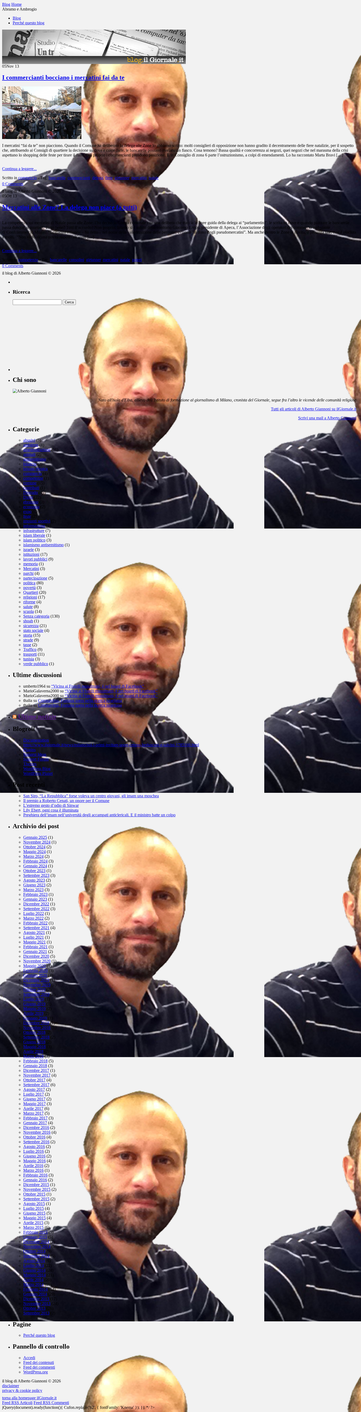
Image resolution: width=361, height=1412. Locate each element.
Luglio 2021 (33, 937)
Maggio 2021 (34, 942)
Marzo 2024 (33, 856)
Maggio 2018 (34, 1046)
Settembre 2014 (36, 1256)
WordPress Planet (38, 773)
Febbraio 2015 (35, 1232)
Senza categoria (36, 616)
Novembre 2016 (36, 1132)
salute (28, 606)
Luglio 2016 (33, 1151)
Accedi (29, 1357)
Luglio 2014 (33, 1265)
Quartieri (30, 592)
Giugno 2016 (34, 1156)
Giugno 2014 (34, 1270)
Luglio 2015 (33, 1208)
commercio (27, 177)
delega (97, 177)
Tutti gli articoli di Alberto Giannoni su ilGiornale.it (313, 409)
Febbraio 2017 (35, 1118)
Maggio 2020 (34, 966)
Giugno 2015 (34, 1213)
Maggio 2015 (34, 1218)
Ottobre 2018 (34, 1032)
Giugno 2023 (34, 885)
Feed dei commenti (39, 1367)
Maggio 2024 (34, 851)
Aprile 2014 (33, 1279)
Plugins (29, 749)
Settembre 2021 (36, 927)
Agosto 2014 (34, 1260)
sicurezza (31, 625)
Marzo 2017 (33, 1113)
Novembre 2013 (36, 1303)
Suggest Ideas (34, 754)
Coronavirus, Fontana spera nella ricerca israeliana (80, 700)
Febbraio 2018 (35, 1061)
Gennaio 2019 (35, 1018)
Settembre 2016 (36, 1142)
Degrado (30, 492)
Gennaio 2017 (35, 1123)
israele (28, 549)
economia (31, 506)
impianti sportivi (36, 521)
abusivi (29, 440)
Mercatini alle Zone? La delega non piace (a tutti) (69, 207)
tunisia (28, 659)
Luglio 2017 (33, 1094)
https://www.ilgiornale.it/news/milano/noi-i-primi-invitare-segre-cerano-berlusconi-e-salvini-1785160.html (111, 745)
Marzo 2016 (33, 1170)
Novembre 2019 (36, 985)
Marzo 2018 (33, 1056)
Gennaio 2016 (35, 1180)
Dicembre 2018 (36, 1023)
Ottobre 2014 (34, 1251)
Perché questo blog (28, 23)
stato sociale (33, 630)
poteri (137, 259)
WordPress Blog (36, 768)
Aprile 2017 (33, 1108)
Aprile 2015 (33, 1222)
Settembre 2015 (36, 1199)
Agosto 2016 (34, 1146)
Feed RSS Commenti (51, 1402)
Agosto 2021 (34, 932)
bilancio (29, 464)
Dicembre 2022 (36, 904)
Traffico (29, 649)
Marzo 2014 (33, 1284)
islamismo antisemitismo (43, 545)
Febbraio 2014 (35, 1289)
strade (28, 640)
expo (27, 511)
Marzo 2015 (33, 1227)
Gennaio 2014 (35, 1294)
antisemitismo (34, 459)
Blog (17, 18)
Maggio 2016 (34, 1161)
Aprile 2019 (33, 1013)
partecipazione (35, 578)
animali (29, 454)
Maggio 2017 (34, 1103)
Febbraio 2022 (35, 923)
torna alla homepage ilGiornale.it (29, 1398)
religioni (30, 597)
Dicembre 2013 (36, 1299)
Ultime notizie (37, 716)
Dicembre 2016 (36, 1127)
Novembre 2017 (36, 1075)
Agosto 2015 (34, 1203)
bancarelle (57, 177)
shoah (28, 621)
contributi (31, 487)
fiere (109, 177)
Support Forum (36, 759)
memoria (30, 564)
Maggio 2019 (34, 1008)
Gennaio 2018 (35, 1065)
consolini (76, 259)
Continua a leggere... (19, 168)
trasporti (30, 654)
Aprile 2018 (33, 1051)
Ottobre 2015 (34, 1194)
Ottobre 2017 (34, 1080)
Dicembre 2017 (36, 1070)
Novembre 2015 (36, 1189)
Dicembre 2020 (36, 956)
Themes (29, 764)
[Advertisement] (52, 338)
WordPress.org (35, 1372)
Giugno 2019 (34, 1004)
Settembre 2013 (36, 1313)
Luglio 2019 (33, 999)
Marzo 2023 (33, 889)
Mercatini (31, 568)
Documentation (36, 740)
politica (29, 583)
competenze (28, 259)
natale (154, 177)
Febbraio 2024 (35, 861)
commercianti (79, 177)
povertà (29, 587)
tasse (27, 644)
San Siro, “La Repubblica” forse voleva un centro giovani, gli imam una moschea (91, 796)
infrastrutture (33, 530)
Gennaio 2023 (35, 899)
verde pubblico (35, 663)
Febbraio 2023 (35, 894)
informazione (34, 526)
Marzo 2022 (33, 918)
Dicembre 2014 (36, 1241)
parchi (28, 573)
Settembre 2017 (36, 1084)
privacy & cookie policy (22, 1390)
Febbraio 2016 (35, 1175)
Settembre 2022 (36, 908)
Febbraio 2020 (35, 970)
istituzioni (31, 554)
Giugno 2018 (34, 1042)
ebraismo (30, 502)
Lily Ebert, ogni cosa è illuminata (50, 810)
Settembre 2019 (36, 994)
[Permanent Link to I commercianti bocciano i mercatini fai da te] (41, 137)
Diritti (28, 497)
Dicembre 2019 (36, 980)
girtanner (122, 177)
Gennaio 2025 (35, 837)
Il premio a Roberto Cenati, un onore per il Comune (66, 800)
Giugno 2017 (34, 1099)
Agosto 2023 (34, 880)
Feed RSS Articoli (17, 1402)
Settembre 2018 (36, 1037)
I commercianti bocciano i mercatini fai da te (63, 77)
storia (27, 635)
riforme (29, 602)
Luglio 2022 (33, 913)
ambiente (30, 445)
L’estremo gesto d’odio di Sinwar (51, 805)
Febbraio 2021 (35, 947)
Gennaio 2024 (35, 866)
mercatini (139, 177)
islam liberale (34, 535)
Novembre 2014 (36, 1246)
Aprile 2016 (33, 1165)
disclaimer (10, 1385)
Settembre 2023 (36, 875)
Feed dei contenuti (38, 1362)
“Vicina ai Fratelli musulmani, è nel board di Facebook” (97, 686)
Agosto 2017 (34, 1089)
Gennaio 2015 (35, 1237)
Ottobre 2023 (34, 870)
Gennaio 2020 (35, 975)
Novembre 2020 (36, 961)
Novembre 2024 (36, 842)
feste (27, 516)
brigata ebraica (35, 468)
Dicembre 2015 (36, 1184)
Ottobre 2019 (34, 989)
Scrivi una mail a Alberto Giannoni (327, 418)
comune (29, 483)
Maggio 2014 (34, 1275)
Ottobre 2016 (34, 1137)
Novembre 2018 (36, 1027)
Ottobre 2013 (34, 1308)
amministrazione (36, 449)
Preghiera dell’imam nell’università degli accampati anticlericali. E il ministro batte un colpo (99, 815)
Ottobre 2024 (34, 847)
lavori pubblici (35, 559)
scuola (28, 611)
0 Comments (12, 184)
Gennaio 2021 (35, 951)
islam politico (34, 540)
